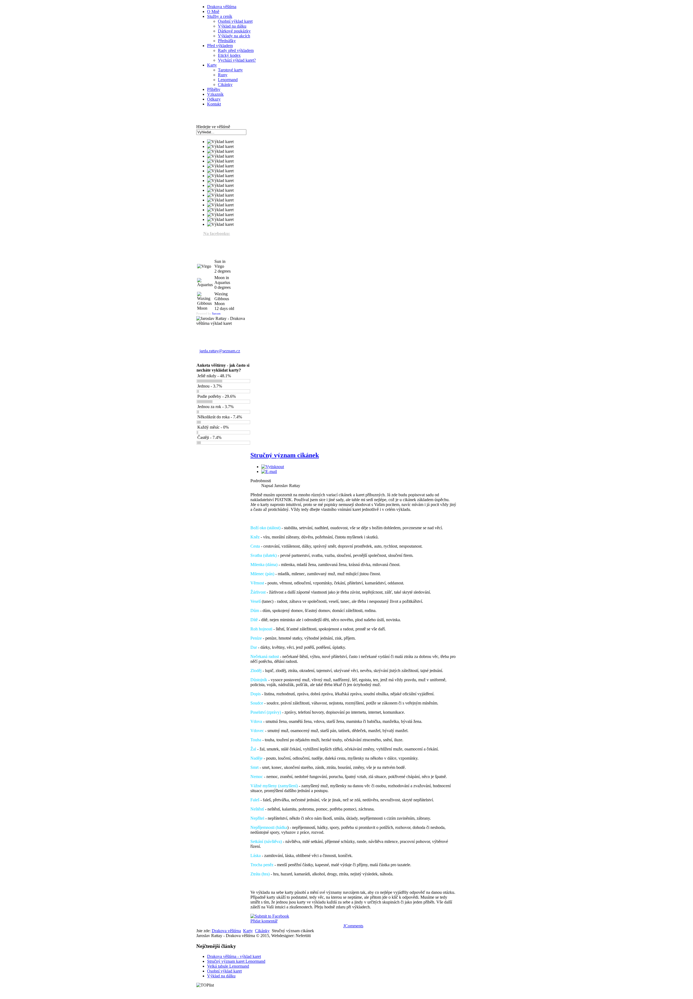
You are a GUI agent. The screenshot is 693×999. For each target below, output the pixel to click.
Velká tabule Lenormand (228, 966)
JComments (353, 926)
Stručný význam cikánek (284, 455)
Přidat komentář (263, 921)
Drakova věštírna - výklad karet (234, 956)
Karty (248, 930)
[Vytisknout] (272, 466)
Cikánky (262, 930)
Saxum (216, 313)
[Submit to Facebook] (269, 916)
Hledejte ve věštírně (213, 126)
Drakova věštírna (226, 930)
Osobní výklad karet (224, 971)
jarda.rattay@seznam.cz (220, 351)
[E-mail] (269, 471)
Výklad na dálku (221, 976)
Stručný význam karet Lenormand (236, 961)
